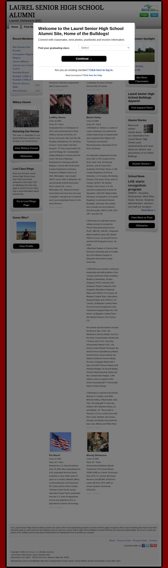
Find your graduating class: (54, 48)
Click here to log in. (101, 70)
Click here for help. (93, 75)
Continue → (84, 58)
